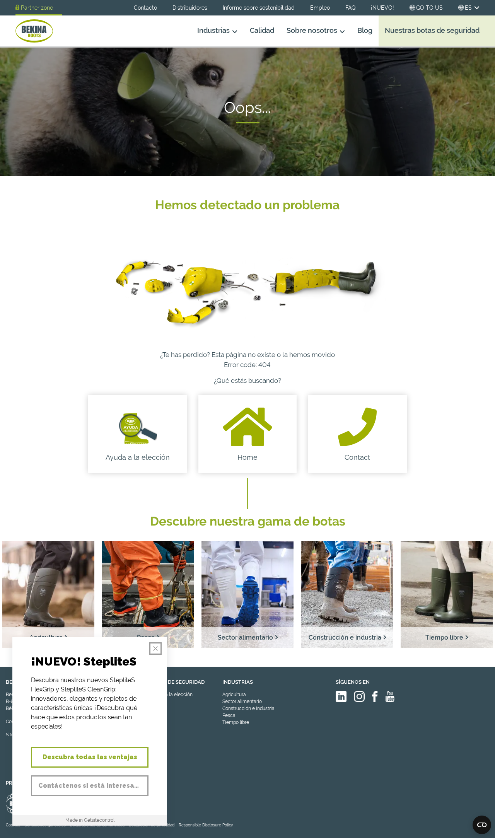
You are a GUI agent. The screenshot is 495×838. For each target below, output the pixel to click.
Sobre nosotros (312, 30)
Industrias (213, 30)
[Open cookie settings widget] (482, 825)
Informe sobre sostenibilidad (259, 8)
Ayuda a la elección (171, 694)
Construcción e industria (248, 708)
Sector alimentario (242, 701)
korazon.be (467, 831)
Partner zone (37, 8)
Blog (364, 30)
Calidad (262, 30)
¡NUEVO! (382, 8)
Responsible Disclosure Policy (206, 825)
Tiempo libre (235, 722)
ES (468, 8)
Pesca (229, 715)
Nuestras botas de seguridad (432, 30)
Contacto (145, 8)
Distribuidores (189, 8)
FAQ (350, 8)
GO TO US (429, 8)
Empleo (320, 8)
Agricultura (234, 694)
